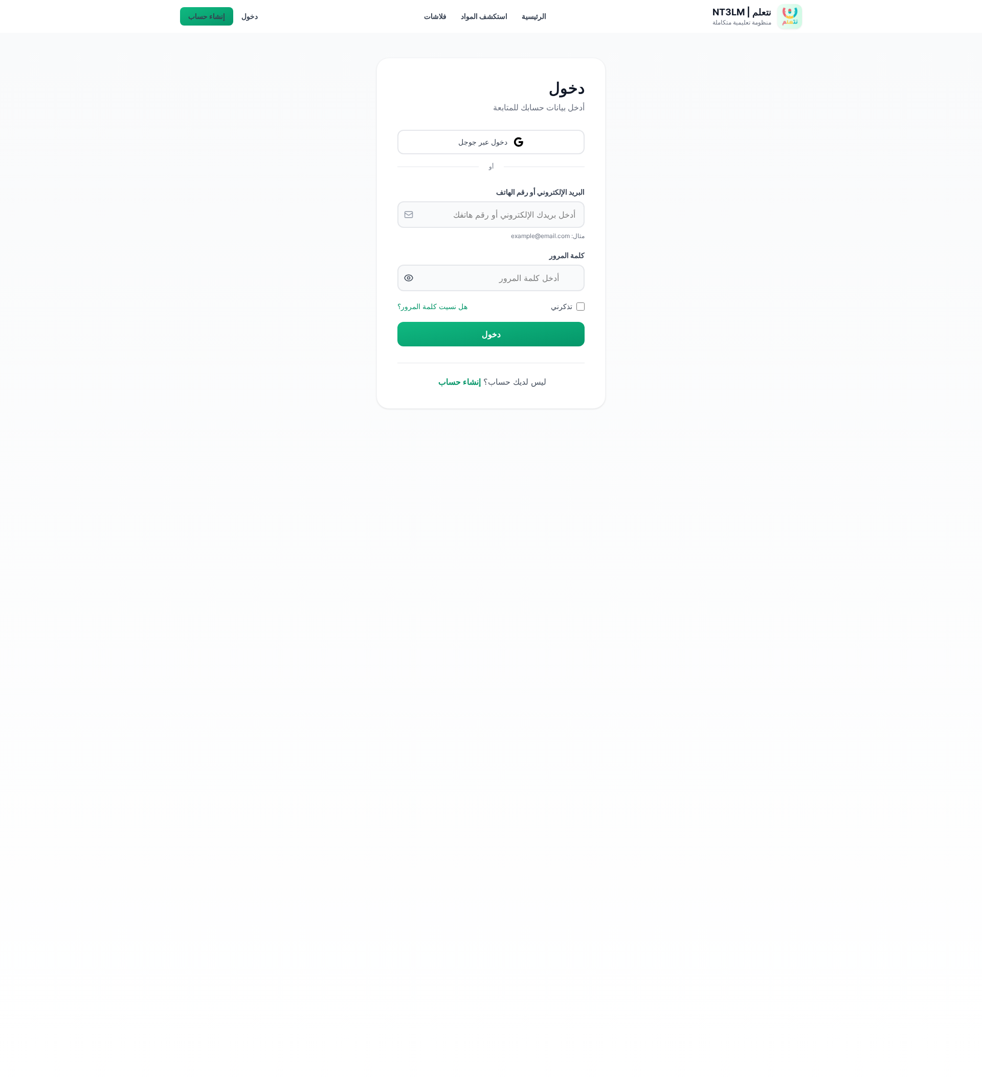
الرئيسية (534, 16)
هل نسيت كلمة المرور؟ (432, 306)
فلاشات (435, 16)
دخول (249, 16)
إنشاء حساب (206, 16)
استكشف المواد (484, 16)
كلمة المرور (567, 255)
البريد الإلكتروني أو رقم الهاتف (540, 192)
